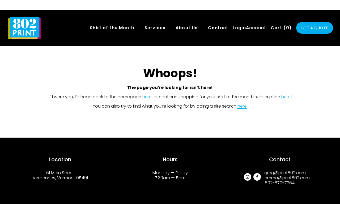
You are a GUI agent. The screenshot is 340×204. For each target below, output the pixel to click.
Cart (281, 28)
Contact (218, 28)
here (147, 97)
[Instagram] (247, 177)
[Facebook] (257, 177)
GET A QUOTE (314, 28)
